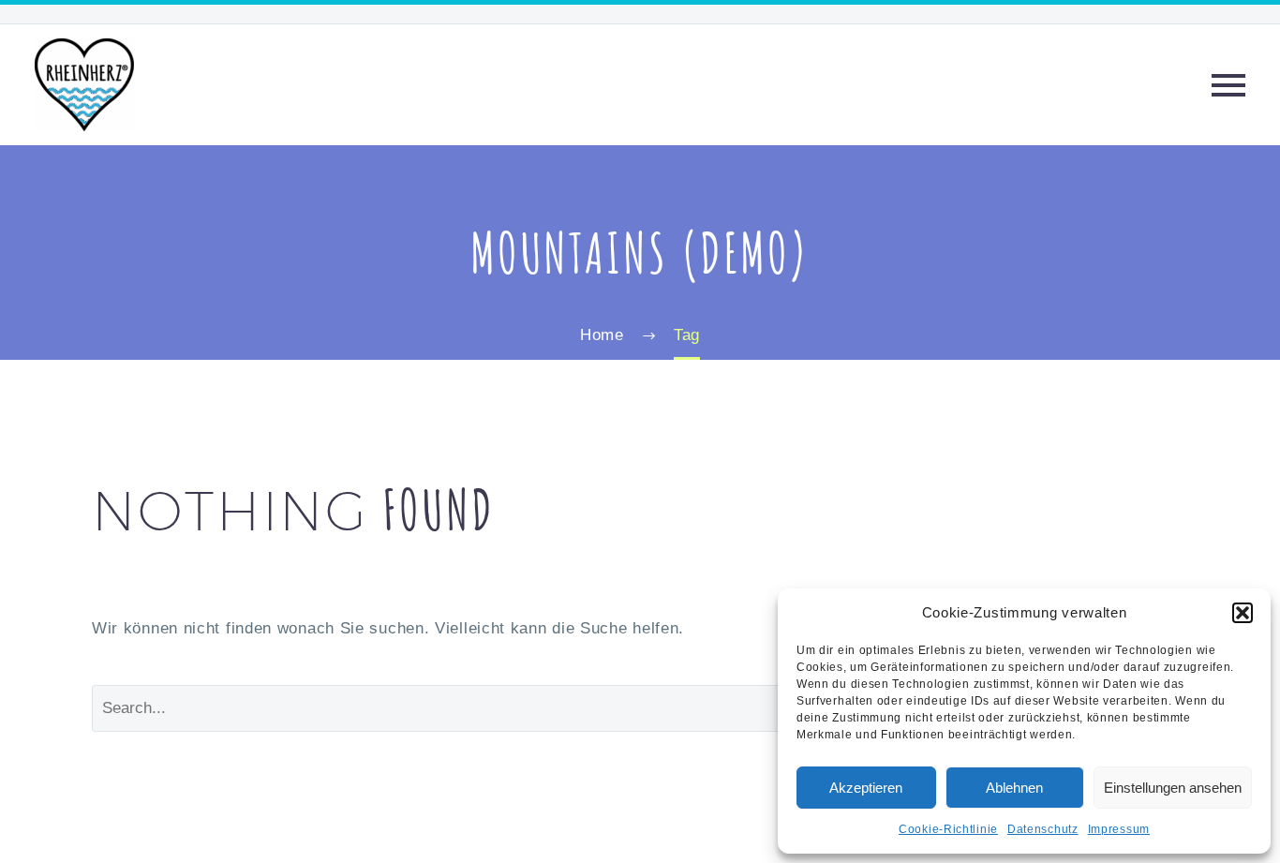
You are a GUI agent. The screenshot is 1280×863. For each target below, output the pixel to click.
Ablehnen (1014, 788)
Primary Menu (1228, 85)
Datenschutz (1043, 829)
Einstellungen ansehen (1173, 788)
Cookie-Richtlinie (948, 829)
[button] (1242, 612)
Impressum (1119, 829)
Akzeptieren (865, 788)
